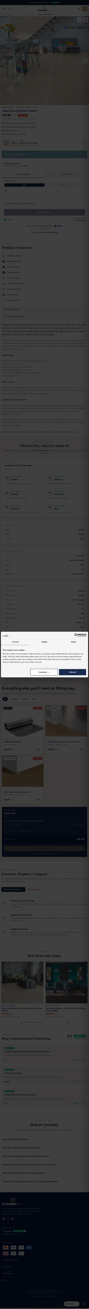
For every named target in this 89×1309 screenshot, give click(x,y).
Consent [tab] (15, 642)
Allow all (72, 672)
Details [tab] (44, 642)
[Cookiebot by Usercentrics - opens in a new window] (76, 635)
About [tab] (73, 642)
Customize (42, 672)
